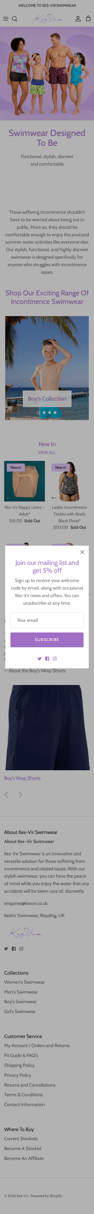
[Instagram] (55, 659)
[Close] (82, 552)
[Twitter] (40, 659)
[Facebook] (47, 659)
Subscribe (47, 639)
